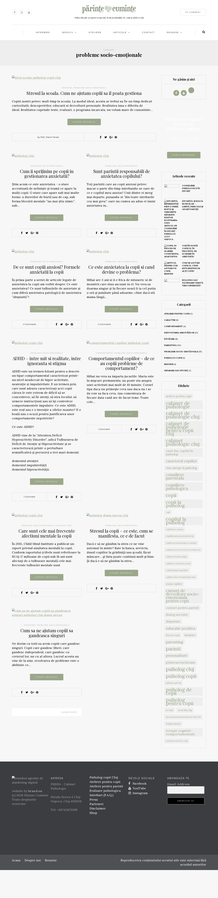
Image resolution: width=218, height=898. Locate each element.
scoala (169, 710)
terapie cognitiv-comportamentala (180, 732)
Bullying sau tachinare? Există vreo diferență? (192, 283)
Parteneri (96, 804)
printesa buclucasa (180, 662)
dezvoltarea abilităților (179, 332)
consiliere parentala (175, 476)
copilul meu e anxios (174, 529)
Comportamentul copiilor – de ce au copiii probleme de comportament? (121, 363)
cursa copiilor (174, 583)
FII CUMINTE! (193, 12)
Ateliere (95, 32)
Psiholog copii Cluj (104, 777)
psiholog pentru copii (179, 701)
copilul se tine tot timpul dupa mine (181, 577)
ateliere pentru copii (177, 313)
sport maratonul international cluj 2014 (183, 717)
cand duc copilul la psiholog (179, 452)
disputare (173, 621)
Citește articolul (84, 122)
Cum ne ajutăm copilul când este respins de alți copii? (191, 267)
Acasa (16, 860)
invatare (190, 635)
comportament (104, 353)
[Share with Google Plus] (110, 137)
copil (168, 512)
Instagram (140, 793)
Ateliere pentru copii (105, 782)
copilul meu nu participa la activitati (181, 543)
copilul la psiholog (176, 521)
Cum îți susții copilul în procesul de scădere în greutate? (190, 251)
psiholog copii (63, 525)
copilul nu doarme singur (176, 556)
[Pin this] (115, 137)
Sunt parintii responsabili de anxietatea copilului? (121, 173)
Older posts (68, 712)
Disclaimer (98, 808)
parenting (30, 625)
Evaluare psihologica (105, 791)
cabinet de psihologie (178, 405)
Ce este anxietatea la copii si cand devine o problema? (121, 269)
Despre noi (33, 860)
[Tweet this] (105, 137)
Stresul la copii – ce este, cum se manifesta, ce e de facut (121, 533)
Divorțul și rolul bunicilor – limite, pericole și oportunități (192, 205)
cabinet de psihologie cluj (182, 415)
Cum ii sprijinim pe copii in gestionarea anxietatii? (47, 173)
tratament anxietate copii (177, 741)
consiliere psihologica (177, 486)
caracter (169, 320)
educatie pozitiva (180, 628)
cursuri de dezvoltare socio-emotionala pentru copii (182, 596)
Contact (148, 32)
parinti (173, 648)
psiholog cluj (180, 669)
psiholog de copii (179, 691)
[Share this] (100, 137)
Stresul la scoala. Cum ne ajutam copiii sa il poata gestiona (84, 93)
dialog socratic (177, 615)
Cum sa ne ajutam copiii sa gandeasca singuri (46, 632)
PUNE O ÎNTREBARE (183, 155)
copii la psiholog (175, 503)
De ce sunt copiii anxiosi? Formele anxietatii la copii (46, 269)
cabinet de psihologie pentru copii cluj (179, 428)
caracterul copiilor (181, 461)
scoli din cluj (185, 710)
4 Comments (29, 324)
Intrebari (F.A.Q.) (101, 795)
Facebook (139, 783)
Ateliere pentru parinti (106, 786)
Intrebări (43, 32)
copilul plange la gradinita (177, 570)
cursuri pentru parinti (182, 608)
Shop (93, 813)
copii (171, 495)
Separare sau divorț (176, 370)
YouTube (139, 788)
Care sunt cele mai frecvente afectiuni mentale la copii (47, 533)
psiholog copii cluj (173, 683)
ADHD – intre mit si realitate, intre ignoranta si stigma (47, 360)
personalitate (177, 655)
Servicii (67, 32)
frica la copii (173, 635)
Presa (94, 799)
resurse (169, 364)
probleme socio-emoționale (89, 88)
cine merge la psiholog (181, 468)
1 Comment (29, 496)
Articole (120, 32)
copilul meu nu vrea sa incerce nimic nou (183, 550)
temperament (173, 723)
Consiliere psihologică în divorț (191, 188)
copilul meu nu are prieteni (180, 536)
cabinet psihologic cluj (182, 442)
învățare (67, 88)
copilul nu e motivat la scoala (178, 563)
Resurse (173, 32)
